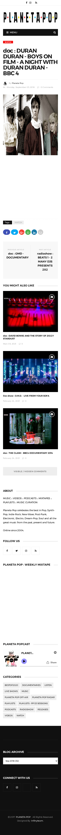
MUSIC (25, 691)
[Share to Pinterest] (40, 232)
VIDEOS (9, 716)
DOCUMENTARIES (31, 685)
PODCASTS (10, 709)
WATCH (8, 42)
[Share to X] (14, 232)
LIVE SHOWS (11, 691)
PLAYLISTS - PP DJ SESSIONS (33, 703)
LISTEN (48, 685)
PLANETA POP (23, 817)
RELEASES (43, 709)
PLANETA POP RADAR (43, 697)
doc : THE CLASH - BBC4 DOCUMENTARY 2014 (28, 453)
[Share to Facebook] (6, 232)
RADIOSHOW (27, 709)
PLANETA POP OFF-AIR (16, 697)
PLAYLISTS (10, 703)
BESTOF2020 (11, 685)
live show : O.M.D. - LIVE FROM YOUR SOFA (26, 396)
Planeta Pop (17, 83)
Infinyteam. (37, 821)
